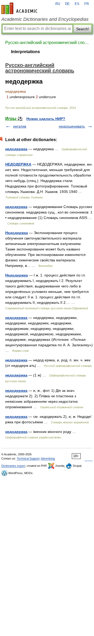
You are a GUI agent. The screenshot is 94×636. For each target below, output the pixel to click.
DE (67, 4)
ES (77, 4)
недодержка (16, 149)
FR (86, 4)
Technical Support (28, 458)
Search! (82, 29)
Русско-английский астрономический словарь (47, 42)
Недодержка (16, 233)
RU (57, 4)
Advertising (48, 458)
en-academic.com (20, 8)
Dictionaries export (13, 465)
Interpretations (25, 51)
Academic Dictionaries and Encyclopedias (45, 19)
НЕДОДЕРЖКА (18, 164)
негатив (19, 126)
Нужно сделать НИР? (45, 119)
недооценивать (72, 126)
